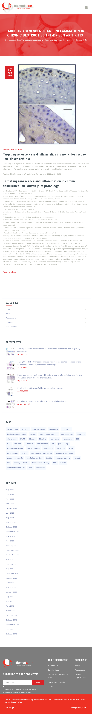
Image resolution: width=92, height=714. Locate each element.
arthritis (25, 429)
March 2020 (11, 587)
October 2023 (11, 527)
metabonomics (33, 448)
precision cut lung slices (41, 453)
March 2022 (10, 559)
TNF (54, 463)
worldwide (40, 467)
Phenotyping (12, 453)
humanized (67, 439)
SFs (8, 463)
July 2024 (10, 513)
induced (17, 444)
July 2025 (10, 494)
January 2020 (11, 592)
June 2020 (10, 583)
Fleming (42, 439)
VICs (30, 467)
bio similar (53, 429)
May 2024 (10, 518)
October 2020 (11, 578)
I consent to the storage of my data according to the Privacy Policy (19, 690)
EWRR (22, 439)
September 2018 (12, 625)
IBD (77, 439)
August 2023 (11, 536)
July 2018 (10, 629)
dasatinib (81, 434)
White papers (11, 326)
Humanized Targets (56, 682)
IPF (53, 444)
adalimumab (12, 429)
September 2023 (13, 532)
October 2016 (11, 634)
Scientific (9, 322)
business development (16, 434)
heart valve (54, 439)
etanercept (11, 439)
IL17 (8, 444)
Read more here (9, 272)
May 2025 (10, 499)
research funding (63, 458)
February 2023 (11, 545)
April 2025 (10, 504)
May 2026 (10, 490)
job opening (63, 444)
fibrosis (32, 439)
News (7, 149)
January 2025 (11, 508)
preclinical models (15, 458)
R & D (50, 687)
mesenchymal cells (15, 448)
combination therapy (48, 434)
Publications (16, 149)
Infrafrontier (42, 444)
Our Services (53, 670)
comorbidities (67, 434)
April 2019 (10, 606)
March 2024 (10, 522)
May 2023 (10, 541)
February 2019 (11, 615)
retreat (77, 458)
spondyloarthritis (21, 463)
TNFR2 (63, 463)
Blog (8, 309)
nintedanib (48, 448)
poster (24, 453)
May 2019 (10, 601)
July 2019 (10, 597)
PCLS (71, 448)
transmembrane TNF (16, 467)
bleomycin (66, 429)
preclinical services (34, 458)
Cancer (33, 434)
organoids (61, 448)
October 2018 (11, 620)
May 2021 (9, 569)
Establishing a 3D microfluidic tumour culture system (40, 388)
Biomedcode (10, 40)
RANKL (49, 458)
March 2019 (10, 611)
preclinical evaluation (64, 453)
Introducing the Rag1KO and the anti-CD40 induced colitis (42, 401)
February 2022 (11, 564)
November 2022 (12, 550)
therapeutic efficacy (40, 463)
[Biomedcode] (18, 7)
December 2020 (12, 573)
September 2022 (13, 555)
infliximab (29, 444)
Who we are (53, 665)
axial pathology (38, 429)
